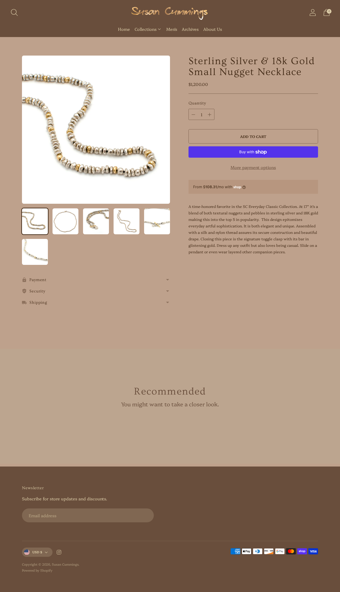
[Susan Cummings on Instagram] (59, 553)
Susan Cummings (65, 564)
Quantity (197, 103)
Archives (190, 29)
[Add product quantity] (193, 114)
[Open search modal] (14, 12)
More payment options (253, 167)
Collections (146, 29)
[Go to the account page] (312, 12)
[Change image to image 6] (35, 252)
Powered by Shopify (37, 570)
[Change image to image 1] (35, 221)
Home (124, 29)
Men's (171, 29)
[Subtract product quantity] (209, 114)
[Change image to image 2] (65, 221)
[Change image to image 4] (126, 221)
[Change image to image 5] (157, 221)
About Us (212, 29)
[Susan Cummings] (170, 12)
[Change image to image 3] (96, 221)
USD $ (37, 552)
